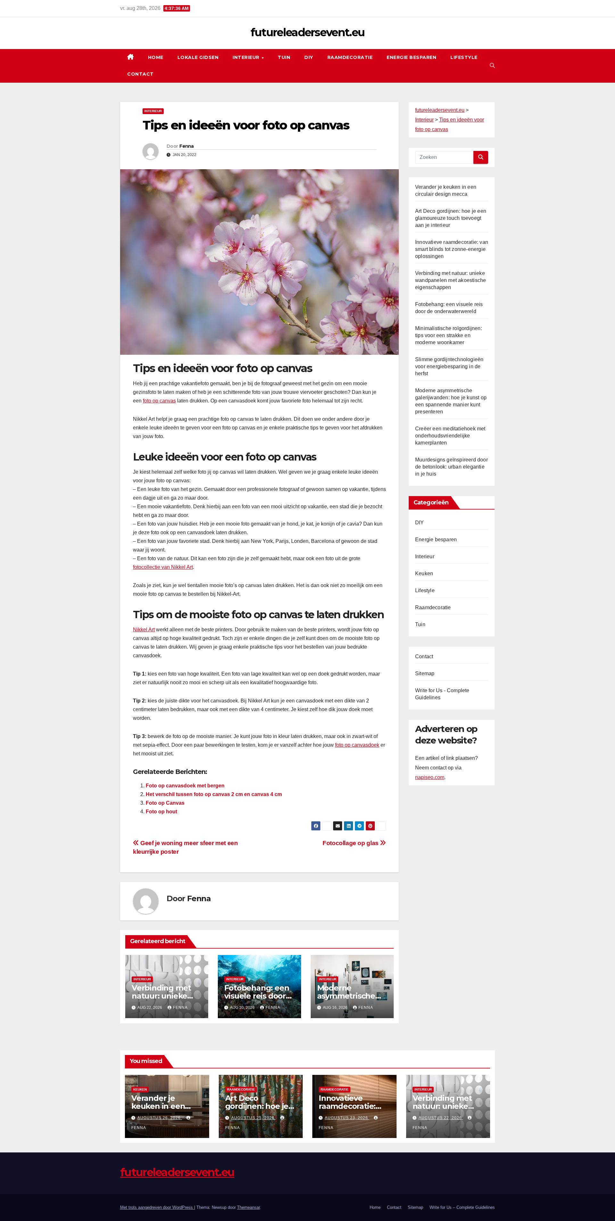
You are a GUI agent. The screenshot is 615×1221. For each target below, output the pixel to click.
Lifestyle (464, 57)
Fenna (186, 146)
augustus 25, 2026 (253, 1118)
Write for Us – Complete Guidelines (462, 1207)
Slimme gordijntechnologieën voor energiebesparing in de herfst (449, 366)
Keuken (424, 573)
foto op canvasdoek (357, 745)
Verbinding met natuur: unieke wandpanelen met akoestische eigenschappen (450, 280)
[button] (492, 65)
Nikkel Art (144, 629)
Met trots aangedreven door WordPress (157, 1207)
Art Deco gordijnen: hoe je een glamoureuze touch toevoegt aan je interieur (450, 218)
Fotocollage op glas (351, 843)
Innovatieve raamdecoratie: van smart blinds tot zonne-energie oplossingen (451, 249)
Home (155, 57)
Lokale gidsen (198, 57)
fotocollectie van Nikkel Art (163, 567)
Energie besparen (411, 57)
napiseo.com (429, 777)
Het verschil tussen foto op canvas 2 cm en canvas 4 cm (214, 794)
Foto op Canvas (165, 803)
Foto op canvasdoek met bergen (185, 785)
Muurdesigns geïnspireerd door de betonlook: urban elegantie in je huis (451, 467)
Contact (140, 74)
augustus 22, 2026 (441, 1118)
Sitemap (424, 673)
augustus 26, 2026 (159, 1118)
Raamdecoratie (350, 57)
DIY (308, 57)
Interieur (247, 57)
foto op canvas (159, 400)
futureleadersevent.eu (307, 32)
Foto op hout (161, 811)
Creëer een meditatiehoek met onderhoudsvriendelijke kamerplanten (450, 435)
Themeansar (248, 1207)
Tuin (284, 57)
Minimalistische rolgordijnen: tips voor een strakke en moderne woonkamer (448, 335)
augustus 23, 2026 (347, 1118)
